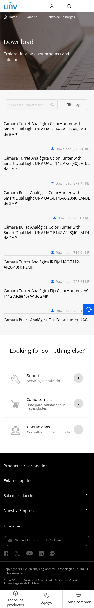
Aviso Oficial (12, 580)
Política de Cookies (67, 580)
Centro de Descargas (61, 17)
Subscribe (12, 526)
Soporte (32, 17)
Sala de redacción (20, 495)
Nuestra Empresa (19, 510)
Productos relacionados (25, 465)
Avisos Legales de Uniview (21, 583)
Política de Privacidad (37, 580)
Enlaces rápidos (18, 480)
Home (13, 17)
